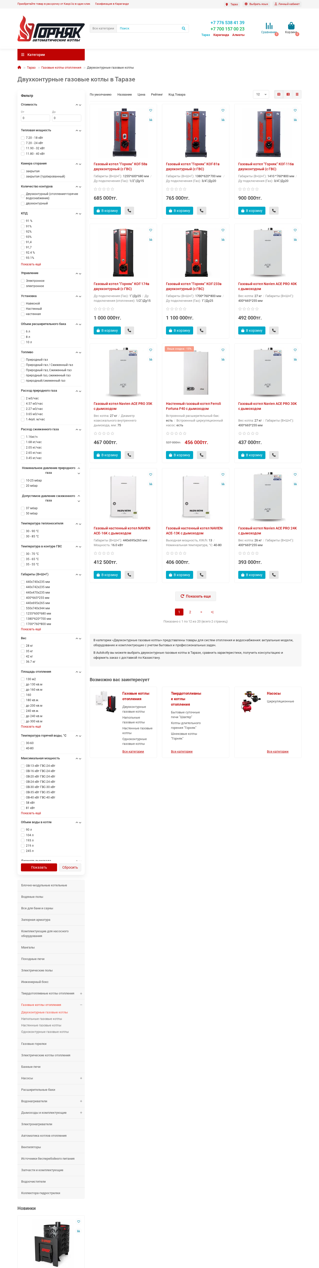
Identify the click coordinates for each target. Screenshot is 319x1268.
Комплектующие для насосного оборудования (45, 933)
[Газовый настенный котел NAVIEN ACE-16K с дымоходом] (123, 497)
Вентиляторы (31, 1147)
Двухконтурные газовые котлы (44, 1012)
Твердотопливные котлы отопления (47, 993)
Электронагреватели (36, 1124)
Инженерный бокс (35, 982)
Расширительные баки (38, 1090)
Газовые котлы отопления (61, 67)
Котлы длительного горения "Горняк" (186, 725)
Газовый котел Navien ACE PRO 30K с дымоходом (267, 406)
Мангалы (28, 947)
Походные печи (32, 959)
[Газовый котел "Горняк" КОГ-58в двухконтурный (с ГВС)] (123, 133)
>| (212, 612)
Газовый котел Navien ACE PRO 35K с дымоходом (123, 406)
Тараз (31, 67)
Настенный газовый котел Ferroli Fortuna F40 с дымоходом (193, 406)
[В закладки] (78, 1221)
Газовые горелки (33, 1044)
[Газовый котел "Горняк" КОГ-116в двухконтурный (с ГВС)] (268, 133)
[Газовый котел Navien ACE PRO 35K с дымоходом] (123, 372)
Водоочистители (33, 1181)
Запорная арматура (35, 920)
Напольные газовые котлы (41, 1019)
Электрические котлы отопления (45, 1055)
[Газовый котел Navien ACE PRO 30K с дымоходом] (268, 372)
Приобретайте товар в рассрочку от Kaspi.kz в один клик (53, 3)
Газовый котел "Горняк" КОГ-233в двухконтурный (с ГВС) (194, 286)
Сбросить (70, 867)
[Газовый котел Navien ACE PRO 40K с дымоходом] (268, 253)
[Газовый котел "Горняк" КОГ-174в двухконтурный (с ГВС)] (123, 253)
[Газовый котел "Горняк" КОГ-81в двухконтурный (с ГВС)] (195, 133)
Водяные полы (32, 897)
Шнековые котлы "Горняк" (184, 736)
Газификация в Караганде (112, 3)
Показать (39, 867)
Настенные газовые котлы (41, 1025)
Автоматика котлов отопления (44, 1135)
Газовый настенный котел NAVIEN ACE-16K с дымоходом (122, 530)
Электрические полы (37, 970)
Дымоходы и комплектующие (44, 1112)
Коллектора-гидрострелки (40, 1193)
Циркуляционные (280, 701)
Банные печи (30, 1067)
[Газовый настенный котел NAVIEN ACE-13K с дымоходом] (195, 497)
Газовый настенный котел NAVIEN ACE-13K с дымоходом (194, 530)
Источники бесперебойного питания (48, 1158)
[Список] (288, 94)
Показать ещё (31, 264)
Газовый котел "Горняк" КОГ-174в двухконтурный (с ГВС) (121, 286)
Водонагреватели (34, 1101)
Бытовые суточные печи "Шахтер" (185, 714)
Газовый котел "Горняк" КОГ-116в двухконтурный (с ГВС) (266, 166)
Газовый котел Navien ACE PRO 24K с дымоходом (267, 530)
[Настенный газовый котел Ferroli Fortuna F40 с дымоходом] (195, 372)
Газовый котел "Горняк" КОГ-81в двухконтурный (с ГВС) (193, 166)
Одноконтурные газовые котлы (45, 1032)
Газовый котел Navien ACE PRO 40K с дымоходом (267, 286)
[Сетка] (279, 94)
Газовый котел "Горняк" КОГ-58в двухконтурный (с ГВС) (120, 166)
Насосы (27, 1078)
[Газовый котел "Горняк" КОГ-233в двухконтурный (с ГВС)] (195, 253)
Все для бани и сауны (37, 908)
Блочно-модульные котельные (44, 885)
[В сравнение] (78, 1231)
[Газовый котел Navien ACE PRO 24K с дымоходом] (268, 497)
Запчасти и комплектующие (42, 1170)
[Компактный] (297, 94)
